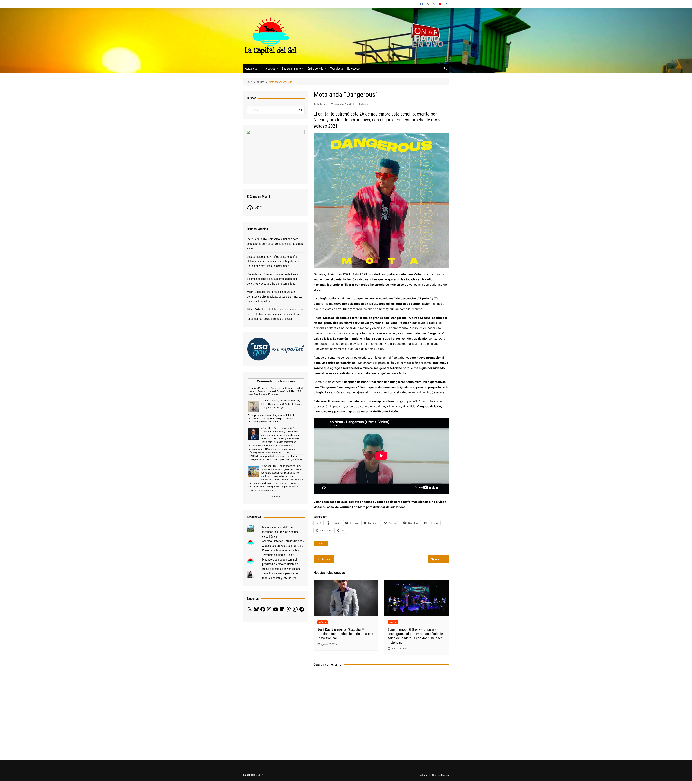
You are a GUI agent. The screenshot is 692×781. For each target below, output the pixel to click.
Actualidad (251, 68)
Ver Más (276, 496)
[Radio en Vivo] (426, 36)
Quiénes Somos (440, 775)
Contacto (423, 775)
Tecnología (336, 68)
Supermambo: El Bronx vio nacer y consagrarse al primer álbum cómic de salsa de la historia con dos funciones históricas (415, 636)
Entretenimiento (291, 68)
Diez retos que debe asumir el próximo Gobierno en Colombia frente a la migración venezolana (281, 564)
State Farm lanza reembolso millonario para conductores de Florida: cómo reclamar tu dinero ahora (275, 243)
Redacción (322, 104)
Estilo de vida (315, 68)
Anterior (325, 559)
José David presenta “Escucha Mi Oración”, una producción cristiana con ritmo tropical (345, 633)
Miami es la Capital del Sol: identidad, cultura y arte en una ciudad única (280, 531)
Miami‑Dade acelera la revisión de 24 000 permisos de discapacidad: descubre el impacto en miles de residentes (274, 296)
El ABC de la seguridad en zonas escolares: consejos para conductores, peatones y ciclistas (275, 458)
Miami (322, 543)
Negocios (269, 68)
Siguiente (436, 559)
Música (364, 104)
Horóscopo (353, 68)
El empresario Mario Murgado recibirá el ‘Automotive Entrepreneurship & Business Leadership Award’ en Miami (271, 418)
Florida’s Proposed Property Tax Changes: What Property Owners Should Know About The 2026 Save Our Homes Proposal (275, 391)
